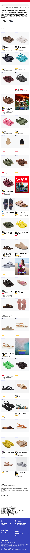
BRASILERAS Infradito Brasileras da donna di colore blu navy (8, 67)
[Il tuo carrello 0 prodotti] (28, 3)
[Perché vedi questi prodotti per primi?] (1, 30)
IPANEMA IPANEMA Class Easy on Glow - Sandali (7, 414)
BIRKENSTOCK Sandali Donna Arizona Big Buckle (21, 213)
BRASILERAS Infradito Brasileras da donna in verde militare (21, 130)
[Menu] (2, 3)
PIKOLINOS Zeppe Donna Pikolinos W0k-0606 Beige (8, 354)
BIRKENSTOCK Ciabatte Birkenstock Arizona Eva (20, 473)
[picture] (8, 38)
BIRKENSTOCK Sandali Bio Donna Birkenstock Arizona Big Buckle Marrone (8, 312)
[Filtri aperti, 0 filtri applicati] (2, 28)
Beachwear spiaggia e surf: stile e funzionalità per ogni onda (9, 516)
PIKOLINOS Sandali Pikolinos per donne (7, 471)
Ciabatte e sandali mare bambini (11, 24)
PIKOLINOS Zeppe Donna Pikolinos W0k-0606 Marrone (21, 433)
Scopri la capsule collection (22, 272)
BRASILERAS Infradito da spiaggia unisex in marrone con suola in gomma (8, 47)
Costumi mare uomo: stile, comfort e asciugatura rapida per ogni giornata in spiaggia (12, 510)
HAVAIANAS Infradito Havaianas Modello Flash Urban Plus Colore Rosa (21, 312)
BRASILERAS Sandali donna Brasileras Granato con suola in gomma (7, 87)
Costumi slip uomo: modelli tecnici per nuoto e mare (8, 509)
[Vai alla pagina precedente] (12, 480)
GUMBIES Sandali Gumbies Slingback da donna (8, 213)
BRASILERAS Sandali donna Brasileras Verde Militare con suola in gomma (7, 170)
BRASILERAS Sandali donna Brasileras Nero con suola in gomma (8, 292)
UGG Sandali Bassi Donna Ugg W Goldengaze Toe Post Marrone (6, 254)
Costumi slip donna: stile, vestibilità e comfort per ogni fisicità (9, 512)
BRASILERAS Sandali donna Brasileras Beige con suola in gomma (21, 453)
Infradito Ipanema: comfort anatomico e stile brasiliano (8, 505)
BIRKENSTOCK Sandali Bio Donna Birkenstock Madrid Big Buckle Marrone (7, 433)
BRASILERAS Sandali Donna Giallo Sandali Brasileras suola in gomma (21, 233)
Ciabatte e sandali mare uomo (4, 24)
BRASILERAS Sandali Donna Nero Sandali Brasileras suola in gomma (21, 87)
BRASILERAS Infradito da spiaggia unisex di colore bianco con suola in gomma (21, 47)
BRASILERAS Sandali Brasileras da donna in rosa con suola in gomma (21, 292)
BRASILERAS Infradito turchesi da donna (21, 66)
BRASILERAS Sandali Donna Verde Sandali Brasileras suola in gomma (8, 373)
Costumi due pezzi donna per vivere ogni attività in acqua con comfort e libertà (11, 506)
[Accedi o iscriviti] (26, 3)
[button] (26, 90)
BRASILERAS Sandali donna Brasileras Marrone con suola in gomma (7, 109)
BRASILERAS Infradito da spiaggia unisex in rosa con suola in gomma (8, 130)
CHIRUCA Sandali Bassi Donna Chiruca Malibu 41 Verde (21, 414)
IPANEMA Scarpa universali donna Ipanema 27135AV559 (8, 394)
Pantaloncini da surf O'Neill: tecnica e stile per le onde (8, 515)
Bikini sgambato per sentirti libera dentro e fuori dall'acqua (9, 513)
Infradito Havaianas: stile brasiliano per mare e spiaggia (8, 511)
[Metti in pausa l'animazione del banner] (26, 0)
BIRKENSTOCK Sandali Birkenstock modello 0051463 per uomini (8, 333)
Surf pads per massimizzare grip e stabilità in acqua (8, 508)
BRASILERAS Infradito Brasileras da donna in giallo (8, 453)
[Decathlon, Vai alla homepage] (14, 3)
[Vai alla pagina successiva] (17, 480)
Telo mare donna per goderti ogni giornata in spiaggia (8, 507)
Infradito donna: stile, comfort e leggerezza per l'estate (8, 496)
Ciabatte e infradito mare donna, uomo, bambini (7, 514)
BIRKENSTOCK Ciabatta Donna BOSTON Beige (21, 254)
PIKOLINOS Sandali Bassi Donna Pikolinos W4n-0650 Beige (21, 333)
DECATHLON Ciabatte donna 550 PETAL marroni (21, 395)
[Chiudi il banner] (28, 0)
